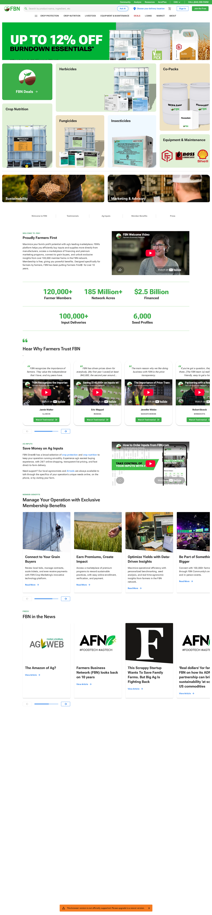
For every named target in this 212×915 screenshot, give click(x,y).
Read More (30, 585)
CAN (176, 2)
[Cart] (169, 8)
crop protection (70, 454)
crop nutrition (90, 454)
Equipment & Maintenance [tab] (115, 16)
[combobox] (72, 9)
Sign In (182, 8)
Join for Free (200, 8)
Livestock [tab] (90, 16)
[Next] (65, 431)
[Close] (149, 908)
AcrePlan (162, 2)
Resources (150, 2)
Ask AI (123, 8)
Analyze (137, 2)
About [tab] (172, 16)
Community (125, 2)
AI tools (71, 471)
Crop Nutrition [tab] (72, 16)
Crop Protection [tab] (49, 16)
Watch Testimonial (45, 420)
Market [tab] (160, 16)
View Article (31, 675)
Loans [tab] (148, 16)
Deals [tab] (137, 16)
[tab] (39, 216)
